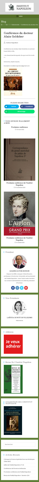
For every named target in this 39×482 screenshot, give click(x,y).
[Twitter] (22, 288)
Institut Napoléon (12, 43)
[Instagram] (17, 288)
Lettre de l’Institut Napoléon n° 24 (14, 465)
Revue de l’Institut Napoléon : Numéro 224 (16, 475)
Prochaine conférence (19, 127)
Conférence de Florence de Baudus (15, 468)
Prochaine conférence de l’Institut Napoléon (19, 184)
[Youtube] (26, 288)
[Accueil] (1, 25)
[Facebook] (13, 288)
